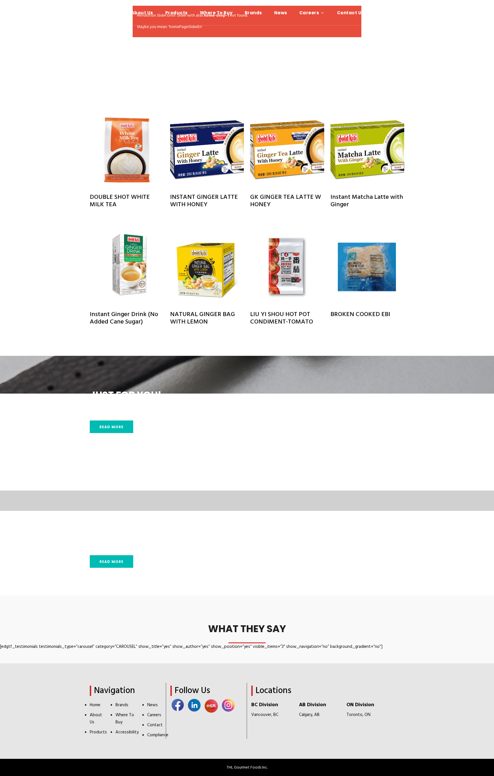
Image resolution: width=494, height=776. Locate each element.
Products (98, 732)
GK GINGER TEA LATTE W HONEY (285, 201)
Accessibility (127, 732)
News (152, 705)
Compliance (157, 735)
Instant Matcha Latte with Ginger (366, 201)
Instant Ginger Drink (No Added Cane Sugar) (124, 318)
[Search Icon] (480, 12)
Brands (121, 705)
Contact (155, 725)
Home (95, 705)
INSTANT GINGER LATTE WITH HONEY (204, 201)
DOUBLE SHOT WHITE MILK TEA (120, 201)
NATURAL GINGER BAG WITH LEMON (202, 318)
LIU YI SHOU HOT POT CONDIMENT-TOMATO (281, 318)
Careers (154, 715)
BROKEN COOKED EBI (360, 314)
